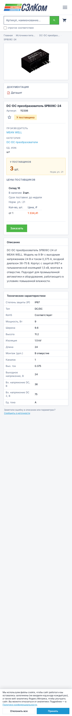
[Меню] (65, 7)
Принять (53, 711)
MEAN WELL (14, 132)
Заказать (16, 228)
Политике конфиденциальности (20, 704)
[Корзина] (64, 20)
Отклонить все (19, 711)
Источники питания (26, 35)
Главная (8, 35)
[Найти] (54, 20)
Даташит (15, 92)
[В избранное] (9, 117)
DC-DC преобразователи (49, 35)
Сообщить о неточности (17, 413)
